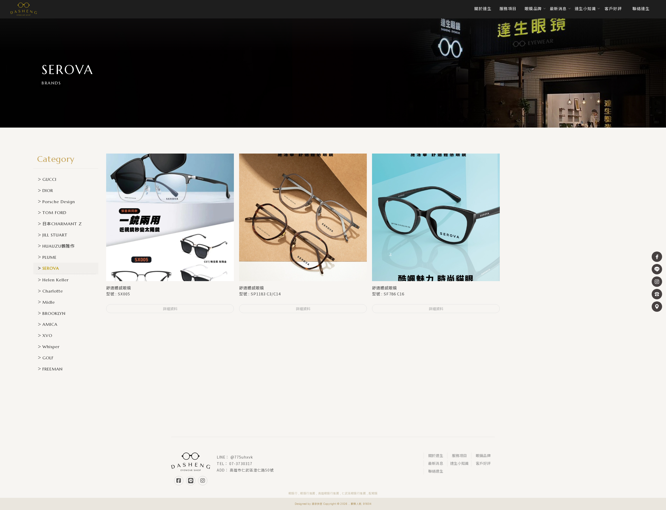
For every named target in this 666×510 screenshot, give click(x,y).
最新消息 (435, 463)
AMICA (49, 324)
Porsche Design (58, 201)
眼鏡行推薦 (307, 493)
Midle (48, 302)
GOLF (48, 357)
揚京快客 (317, 503)
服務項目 (459, 455)
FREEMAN (52, 369)
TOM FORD (54, 212)
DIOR (47, 190)
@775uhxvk (241, 457)
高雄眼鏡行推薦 (328, 493)
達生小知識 (459, 463)
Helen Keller (55, 279)
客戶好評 (483, 463)
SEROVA (50, 268)
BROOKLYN (54, 313)
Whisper (51, 346)
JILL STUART (54, 234)
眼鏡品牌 (483, 455)
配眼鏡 (373, 493)
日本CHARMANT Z (62, 223)
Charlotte (52, 291)
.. (349, 503)
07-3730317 (240, 463)
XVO (47, 335)
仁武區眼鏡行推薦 (354, 493)
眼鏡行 (293, 493)
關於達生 (435, 455)
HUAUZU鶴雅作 (58, 246)
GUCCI (49, 179)
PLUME (49, 257)
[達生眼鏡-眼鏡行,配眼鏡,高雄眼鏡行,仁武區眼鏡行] (23, 9)
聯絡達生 (435, 471)
